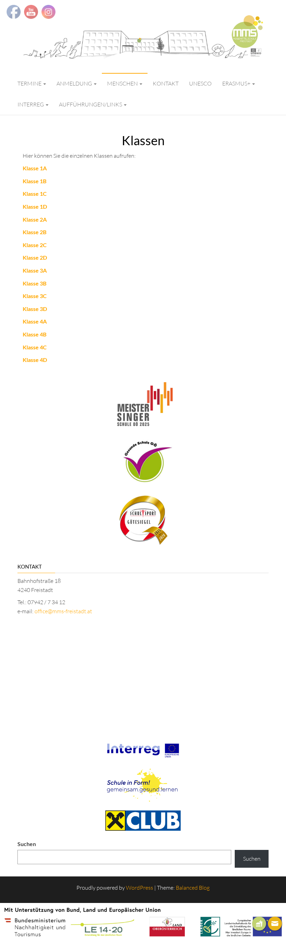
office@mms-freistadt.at (63, 611)
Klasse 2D (35, 257)
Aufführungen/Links (91, 104)
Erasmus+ (236, 83)
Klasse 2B (34, 232)
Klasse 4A (35, 321)
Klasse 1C (35, 193)
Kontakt (166, 83)
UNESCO (200, 83)
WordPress (139, 887)
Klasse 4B (34, 334)
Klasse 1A (35, 168)
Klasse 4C (35, 347)
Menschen (123, 83)
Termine (30, 83)
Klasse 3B (34, 283)
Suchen (26, 843)
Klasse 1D (35, 206)
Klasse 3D (35, 308)
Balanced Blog (193, 887)
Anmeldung (75, 83)
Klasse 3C (35, 295)
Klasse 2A (35, 219)
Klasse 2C (35, 245)
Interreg (31, 104)
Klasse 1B (34, 181)
